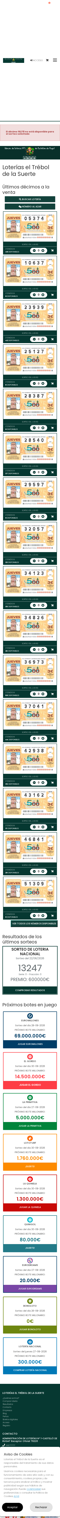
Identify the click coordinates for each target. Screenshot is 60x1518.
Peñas (5, 1416)
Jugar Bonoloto (30, 1329)
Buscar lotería (31, 199)
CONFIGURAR (34, 1489)
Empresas (7, 1410)
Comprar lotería (10, 1401)
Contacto (7, 1407)
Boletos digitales (10, 1419)
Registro (6, 1425)
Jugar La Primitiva (30, 1125)
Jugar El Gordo (30, 1085)
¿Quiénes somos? (11, 1398)
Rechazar (41, 1507)
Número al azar (31, 206)
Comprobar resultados (30, 990)
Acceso (37, 60)
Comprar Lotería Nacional (30, 1370)
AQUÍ (16, 1496)
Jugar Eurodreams (30, 1288)
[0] (49, 60)
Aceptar (12, 1507)
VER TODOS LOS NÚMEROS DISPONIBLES (34, 923)
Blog (5, 1413)
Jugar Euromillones (30, 1044)
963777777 (10, 1445)
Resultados (8, 1404)
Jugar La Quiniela (30, 1207)
